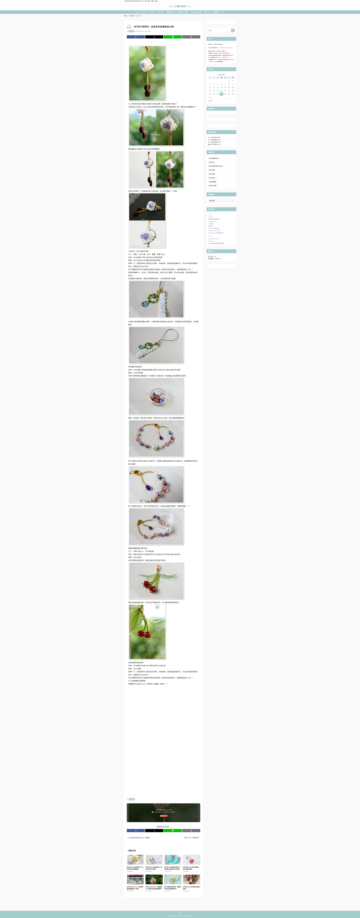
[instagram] (181, 913)
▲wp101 (210, 217)
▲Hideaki (211, 241)
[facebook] (179, 913)
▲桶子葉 (210, 226)
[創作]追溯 (212, 170)
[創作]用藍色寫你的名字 (216, 166)
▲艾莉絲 (210, 223)
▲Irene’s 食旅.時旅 (213, 228)
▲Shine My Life (212, 221)
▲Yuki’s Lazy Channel (214, 230)
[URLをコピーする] (191, 36)
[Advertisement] (163, 700)
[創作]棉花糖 (212, 185)
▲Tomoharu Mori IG (214, 238)
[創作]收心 (212, 162)
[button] (136, 36)
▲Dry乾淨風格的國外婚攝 (215, 243)
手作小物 (131, 31)
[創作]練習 (212, 174)
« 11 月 (210, 101)
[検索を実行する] (233, 30)
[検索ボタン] (223, 12)
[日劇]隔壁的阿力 (214, 158)
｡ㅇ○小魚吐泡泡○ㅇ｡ (180, 6)
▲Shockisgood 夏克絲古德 (215, 233)
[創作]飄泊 (212, 178)
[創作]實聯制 (212, 182)
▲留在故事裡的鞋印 (214, 219)
